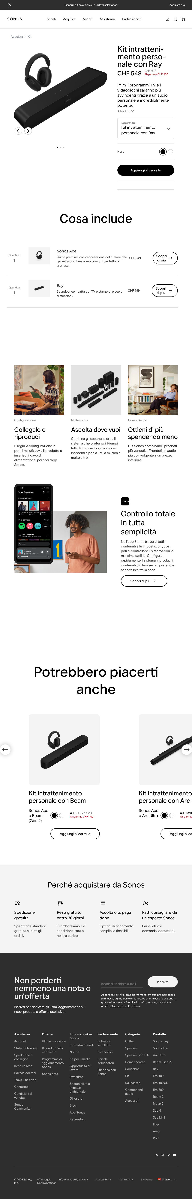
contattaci (166, 931)
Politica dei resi (25, 1073)
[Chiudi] (9, 5)
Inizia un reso (23, 1066)
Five (156, 1124)
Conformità (126, 1179)
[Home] (14, 19)
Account (20, 1041)
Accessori (132, 1101)
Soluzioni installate (104, 1043)
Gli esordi (76, 1099)
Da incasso (132, 1083)
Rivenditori (105, 1052)
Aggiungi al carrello (145, 170)
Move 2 (158, 1104)
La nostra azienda (82, 1045)
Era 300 (158, 1090)
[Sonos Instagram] (163, 1155)
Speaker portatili (137, 1055)
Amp (156, 1131)
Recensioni (77, 1119)
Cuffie (129, 1041)
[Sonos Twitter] (169, 1155)
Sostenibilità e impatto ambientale (80, 1088)
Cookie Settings (46, 1183)
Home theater (135, 1062)
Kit (30, 37)
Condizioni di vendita (23, 1096)
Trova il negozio (25, 1080)
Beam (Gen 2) (162, 1062)
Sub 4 (157, 1111)
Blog (73, 1105)
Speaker (131, 1048)
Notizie (74, 1052)
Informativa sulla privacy (125, 1006)
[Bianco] (170, 151)
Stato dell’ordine (26, 1048)
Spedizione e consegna (23, 1057)
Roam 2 (158, 1097)
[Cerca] (175, 19)
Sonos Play (160, 1041)
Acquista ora (177, 5)
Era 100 (158, 1076)
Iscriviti (162, 982)
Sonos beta (50, 1074)
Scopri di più (161, 258)
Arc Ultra (159, 1055)
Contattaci (21, 1087)
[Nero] (163, 151)
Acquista (17, 37)
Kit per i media (80, 1059)
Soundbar (132, 1069)
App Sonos (77, 1112)
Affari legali (43, 1179)
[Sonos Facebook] (157, 1155)
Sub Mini (159, 1117)
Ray (155, 1069)
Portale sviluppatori (106, 1061)
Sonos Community (22, 1106)
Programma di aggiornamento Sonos (53, 1063)
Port (156, 1138)
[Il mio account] (167, 19)
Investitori (77, 1077)
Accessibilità (103, 1179)
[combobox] (145, 128)
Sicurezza (147, 1179)
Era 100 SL (160, 1083)
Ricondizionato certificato (52, 1050)
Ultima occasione (54, 1041)
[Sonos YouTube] (175, 1155)
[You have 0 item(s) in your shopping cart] (183, 19)
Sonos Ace (160, 1048)
